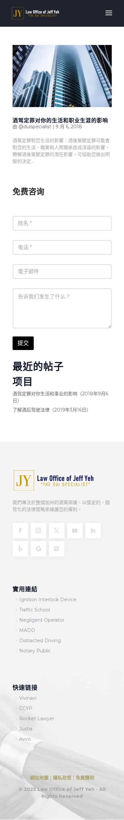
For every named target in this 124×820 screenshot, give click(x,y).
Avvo (25, 739)
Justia (25, 729)
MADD (27, 630)
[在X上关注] (56, 530)
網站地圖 (39, 778)
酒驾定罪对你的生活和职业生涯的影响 (60, 120)
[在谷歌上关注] (38, 549)
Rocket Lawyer (36, 719)
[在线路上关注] (56, 549)
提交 (23, 343)
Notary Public (35, 651)
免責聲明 (85, 778)
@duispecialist (35, 127)
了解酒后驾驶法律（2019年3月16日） (52, 410)
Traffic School (34, 610)
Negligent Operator (41, 620)
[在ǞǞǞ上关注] (93, 530)
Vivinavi (27, 698)
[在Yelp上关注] (20, 549)
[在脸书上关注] (20, 530)
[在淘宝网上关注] (38, 530)
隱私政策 (62, 778)
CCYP (25, 708)
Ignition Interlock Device (47, 600)
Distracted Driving (40, 641)
